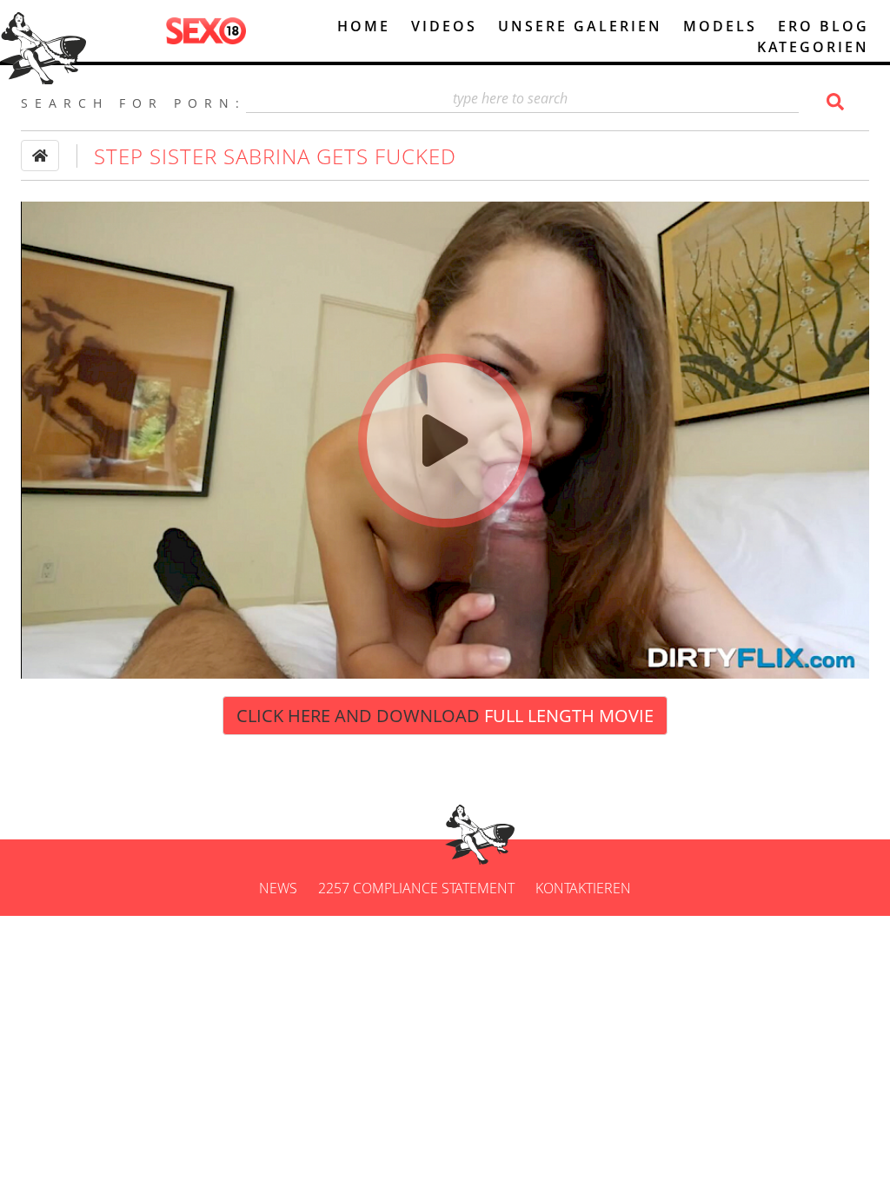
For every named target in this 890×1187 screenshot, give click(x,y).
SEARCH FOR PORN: (133, 103)
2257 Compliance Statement (416, 888)
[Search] (832, 101)
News (278, 888)
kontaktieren (583, 888)
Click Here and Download (445, 715)
